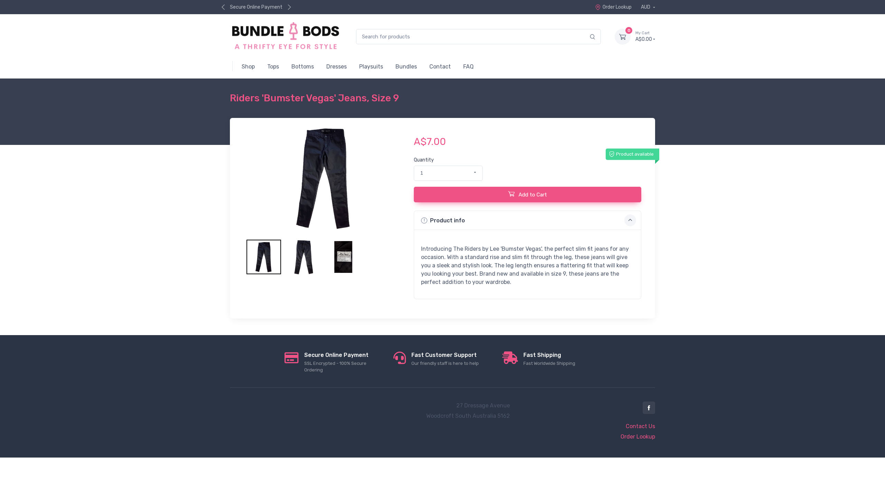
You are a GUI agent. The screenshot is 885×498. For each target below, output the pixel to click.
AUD (646, 7)
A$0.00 (643, 36)
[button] (448, 173)
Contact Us (640, 426)
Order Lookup (617, 7)
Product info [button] (447, 220)
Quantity (424, 160)
